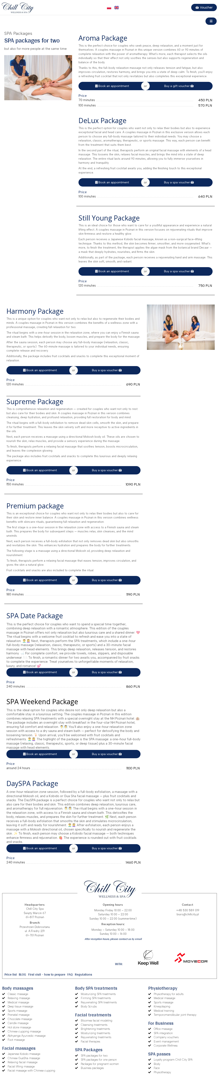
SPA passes (159, 1054)
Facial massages (19, 1048)
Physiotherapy (162, 988)
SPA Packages (88, 1049)
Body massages (17, 988)
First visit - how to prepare (46, 974)
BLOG (22, 974)
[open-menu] (211, 21)
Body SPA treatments (96, 988)
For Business (160, 1023)
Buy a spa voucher (177, 182)
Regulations (83, 974)
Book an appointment (113, 86)
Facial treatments (93, 1014)
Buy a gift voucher (177, 86)
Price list (10, 974)
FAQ (70, 974)
